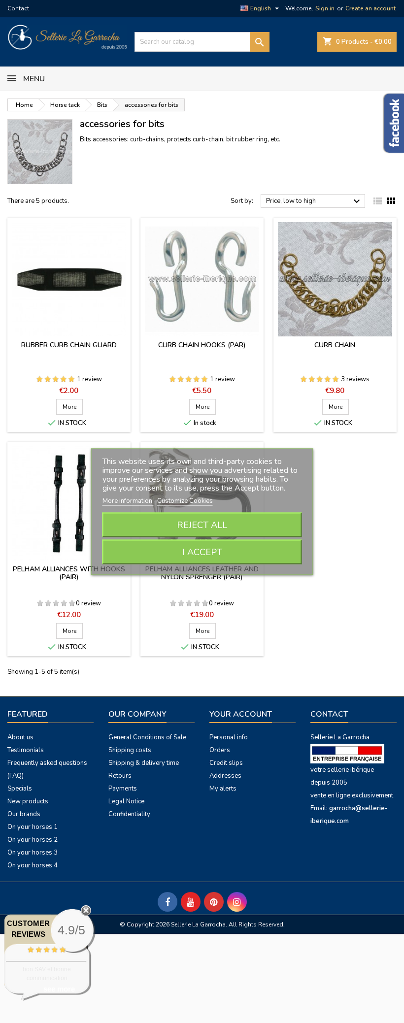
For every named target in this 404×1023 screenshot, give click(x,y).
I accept (202, 552)
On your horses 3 (32, 852)
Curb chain (334, 345)
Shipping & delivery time (143, 763)
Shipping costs (129, 750)
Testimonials (25, 750)
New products (27, 801)
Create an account (370, 8)
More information (128, 500)
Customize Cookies (185, 500)
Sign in (325, 8)
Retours (120, 775)
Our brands (23, 814)
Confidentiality (129, 814)
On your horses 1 (32, 827)
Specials (19, 788)
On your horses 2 (32, 839)
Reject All (202, 524)
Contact (18, 8)
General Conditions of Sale (147, 737)
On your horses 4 (32, 865)
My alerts (222, 788)
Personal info (228, 737)
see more (59, 989)
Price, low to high (314, 201)
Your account (240, 714)
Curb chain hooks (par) (202, 345)
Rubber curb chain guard (69, 345)
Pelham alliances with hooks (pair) (69, 573)
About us (20, 737)
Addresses (225, 775)
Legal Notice (126, 801)
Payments (122, 788)
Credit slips (226, 763)
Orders (219, 750)
